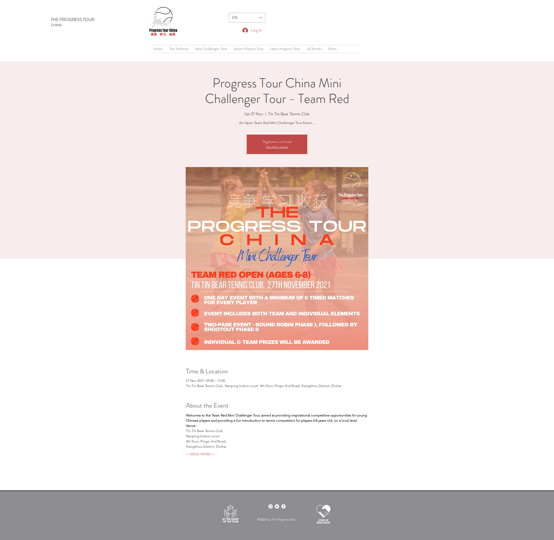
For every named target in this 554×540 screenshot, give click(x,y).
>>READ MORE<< (200, 454)
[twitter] (277, 506)
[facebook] (270, 506)
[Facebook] (283, 506)
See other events (277, 146)
